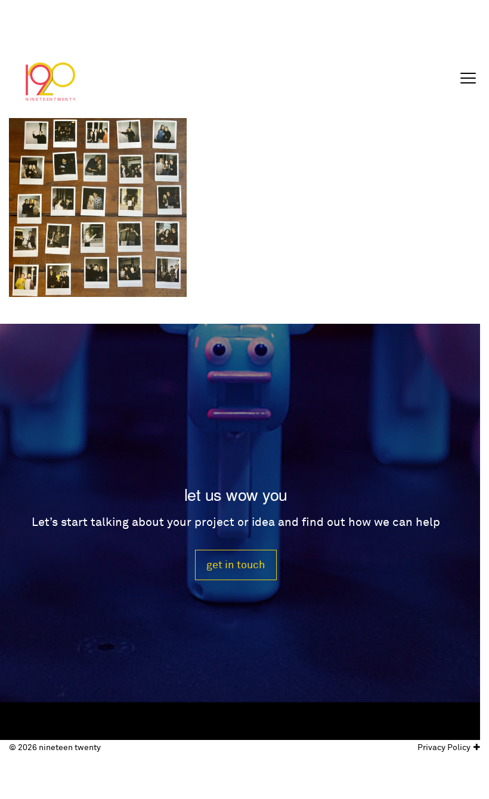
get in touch (235, 565)
